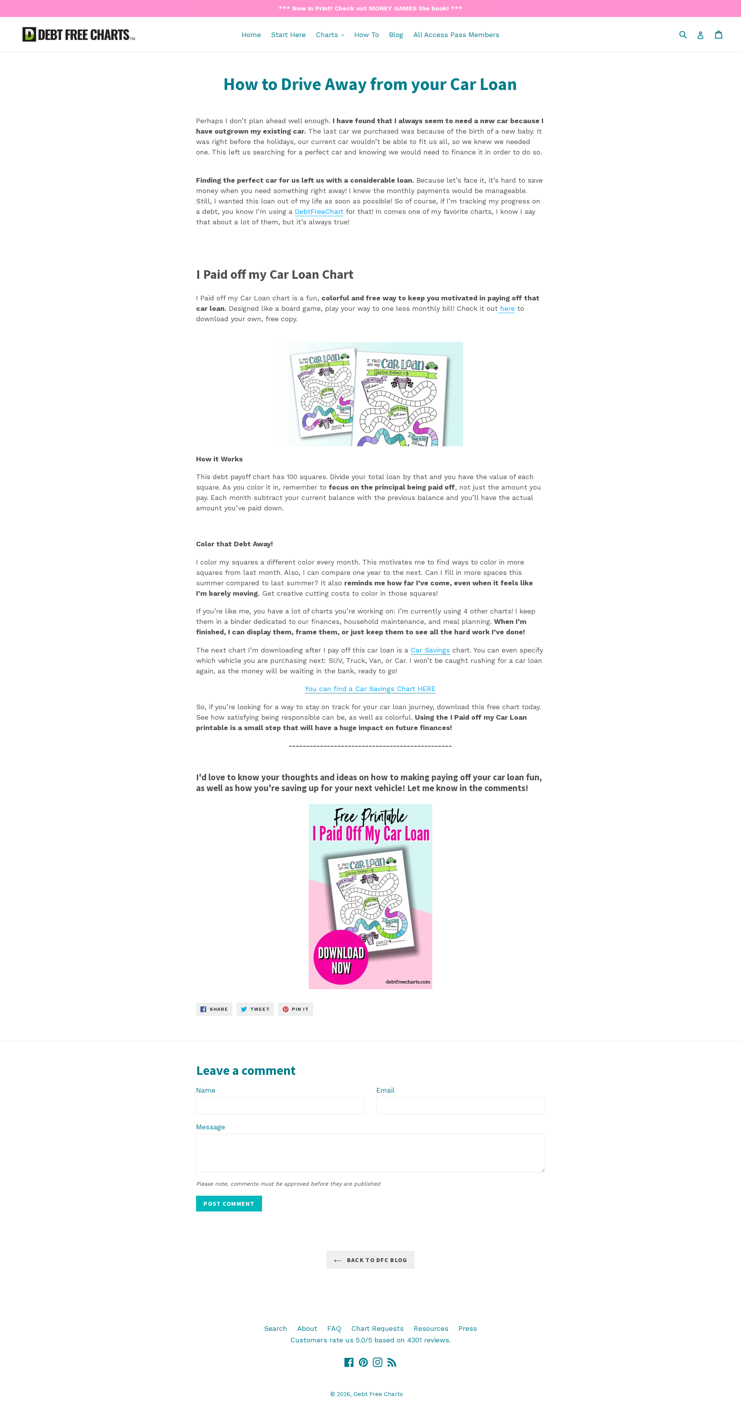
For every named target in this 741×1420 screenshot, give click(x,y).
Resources (431, 1328)
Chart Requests (377, 1328)
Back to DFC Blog (376, 1260)
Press (467, 1328)
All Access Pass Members (456, 35)
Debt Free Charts (378, 1394)
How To (366, 35)
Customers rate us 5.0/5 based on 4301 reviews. (370, 1340)
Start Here (288, 35)
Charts (332, 34)
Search (275, 1328)
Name (205, 1090)
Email (385, 1090)
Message (210, 1127)
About (307, 1328)
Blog (396, 35)
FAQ (334, 1328)
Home (251, 35)
